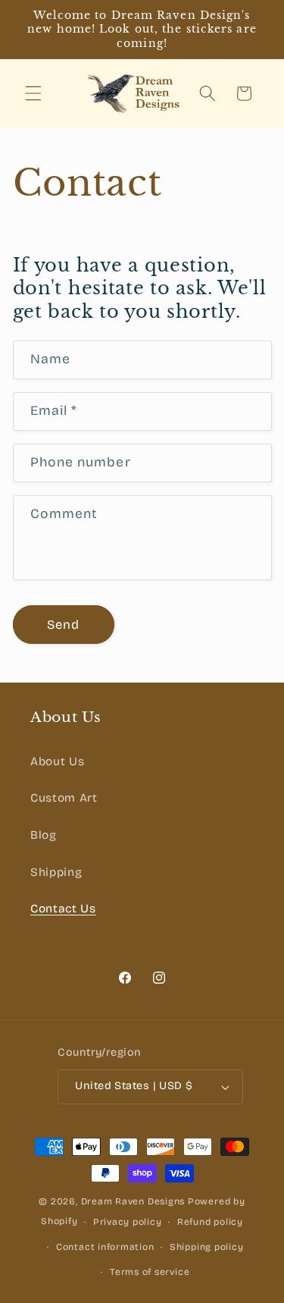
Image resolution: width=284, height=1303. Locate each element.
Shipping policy (207, 1247)
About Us (57, 761)
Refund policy (210, 1222)
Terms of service (149, 1272)
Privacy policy (127, 1222)
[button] (33, 93)
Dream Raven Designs (133, 1201)
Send (63, 624)
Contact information (105, 1247)
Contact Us (63, 908)
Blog (43, 835)
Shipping (56, 872)
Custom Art (64, 798)
